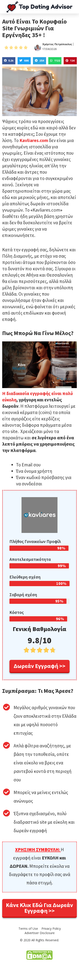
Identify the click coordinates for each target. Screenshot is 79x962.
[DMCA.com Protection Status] (39, 955)
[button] (39, 666)
